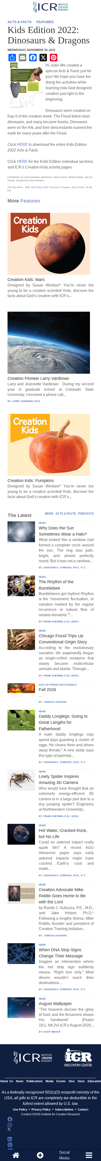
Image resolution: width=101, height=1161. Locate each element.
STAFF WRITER (51, 1032)
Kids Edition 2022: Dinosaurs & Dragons (50, 187)
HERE (22, 145)
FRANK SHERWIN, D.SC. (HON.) (61, 621)
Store (81, 1081)
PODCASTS (86, 513)
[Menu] (88, 1155)
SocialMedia (64, 1155)
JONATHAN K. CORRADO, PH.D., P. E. (64, 567)
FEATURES (45, 22)
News (19, 1081)
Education (94, 1081)
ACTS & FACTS (19, 22)
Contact (83, 1109)
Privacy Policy (41, 1109)
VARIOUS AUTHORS (55, 702)
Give (72, 1081)
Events (61, 1081)
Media (50, 1081)
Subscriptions (64, 1109)
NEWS (49, 513)
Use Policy (20, 1109)
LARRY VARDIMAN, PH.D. (26, 401)
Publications (34, 1081)
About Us (6, 1081)
